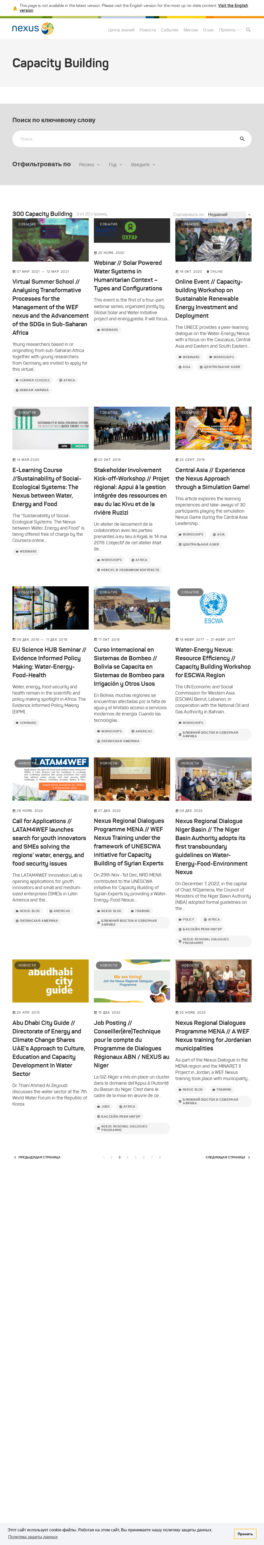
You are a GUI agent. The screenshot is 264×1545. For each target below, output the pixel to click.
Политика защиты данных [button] (33, 1537)
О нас (208, 30)
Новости (148, 30)
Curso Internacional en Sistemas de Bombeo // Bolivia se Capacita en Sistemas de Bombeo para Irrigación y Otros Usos (129, 667)
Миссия (191, 30)
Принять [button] (245, 1534)
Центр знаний (121, 30)
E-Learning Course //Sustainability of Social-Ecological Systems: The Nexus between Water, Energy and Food (46, 487)
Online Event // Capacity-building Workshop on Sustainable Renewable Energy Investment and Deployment (209, 299)
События (169, 30)
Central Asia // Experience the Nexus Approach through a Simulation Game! (212, 478)
